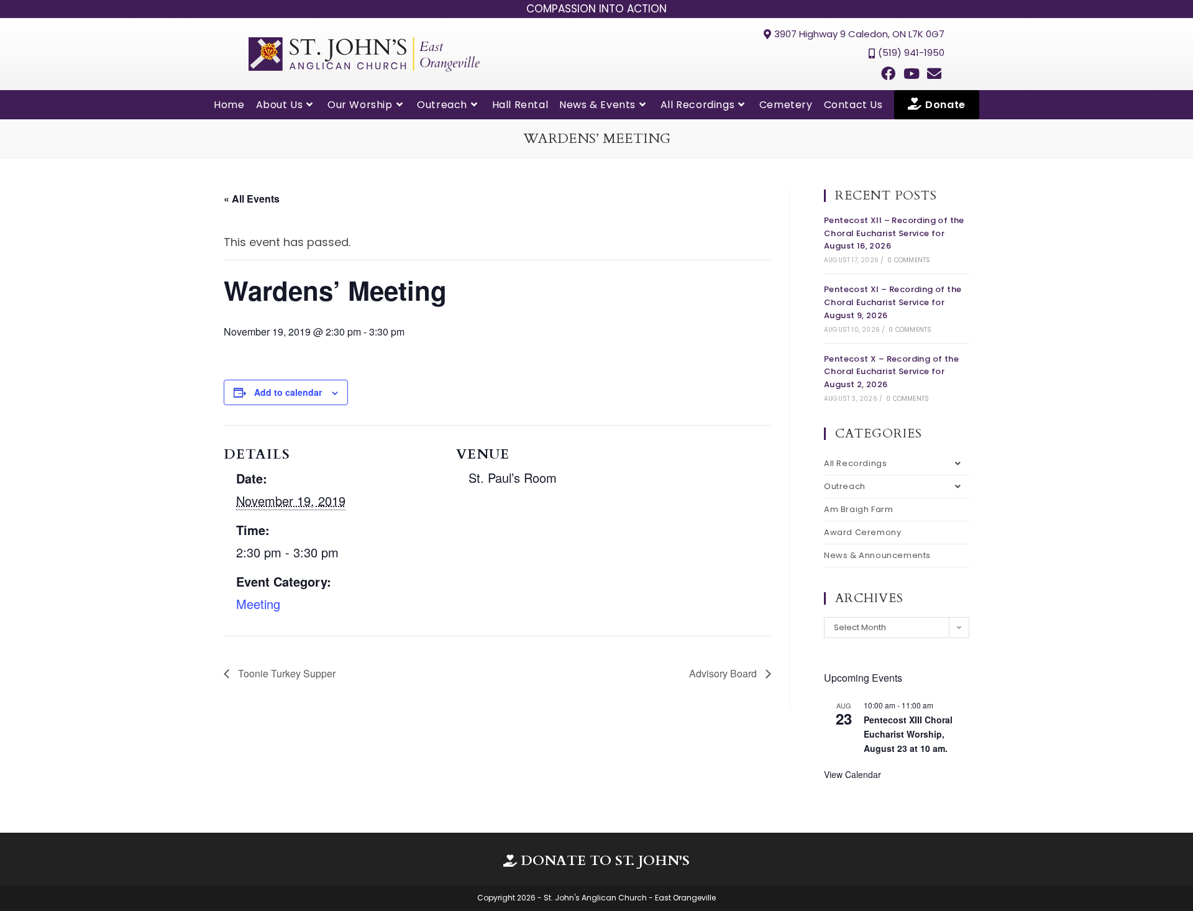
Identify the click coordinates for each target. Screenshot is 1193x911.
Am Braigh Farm (858, 509)
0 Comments (908, 260)
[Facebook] (888, 74)
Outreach (845, 486)
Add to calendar (288, 392)
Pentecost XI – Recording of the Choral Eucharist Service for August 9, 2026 (892, 302)
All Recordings (855, 463)
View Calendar (852, 774)
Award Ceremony (862, 532)
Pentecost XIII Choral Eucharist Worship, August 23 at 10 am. (908, 733)
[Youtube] (911, 74)
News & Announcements (877, 555)
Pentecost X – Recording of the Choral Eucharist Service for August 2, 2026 (891, 372)
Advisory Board (724, 673)
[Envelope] (934, 74)
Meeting (258, 604)
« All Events (252, 198)
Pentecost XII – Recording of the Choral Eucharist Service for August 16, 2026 (894, 233)
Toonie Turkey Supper (285, 673)
